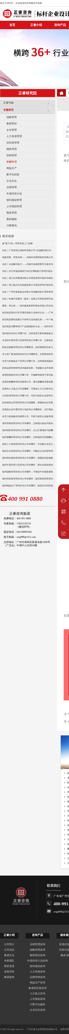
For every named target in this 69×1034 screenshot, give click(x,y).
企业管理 (11, 130)
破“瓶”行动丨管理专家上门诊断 (17, 243)
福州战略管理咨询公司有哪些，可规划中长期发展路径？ (28, 471)
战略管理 (11, 117)
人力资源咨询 (37, 971)
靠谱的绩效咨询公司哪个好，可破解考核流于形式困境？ (28, 375)
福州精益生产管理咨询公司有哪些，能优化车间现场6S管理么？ (28, 485)
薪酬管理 (11, 161)
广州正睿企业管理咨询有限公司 (41, 1029)
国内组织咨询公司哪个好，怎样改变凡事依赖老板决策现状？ (28, 333)
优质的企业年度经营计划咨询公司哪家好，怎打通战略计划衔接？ (28, 409)
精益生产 (11, 168)
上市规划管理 (14, 206)
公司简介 (9, 944)
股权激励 (11, 219)
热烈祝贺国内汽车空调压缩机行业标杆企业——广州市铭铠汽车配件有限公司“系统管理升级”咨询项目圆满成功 (28, 312)
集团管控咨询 (37, 955)
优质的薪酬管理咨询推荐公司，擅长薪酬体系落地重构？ (28, 382)
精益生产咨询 (37, 982)
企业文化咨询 (37, 1010)
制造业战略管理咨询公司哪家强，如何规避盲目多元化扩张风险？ (28, 347)
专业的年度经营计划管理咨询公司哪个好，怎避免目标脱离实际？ (28, 340)
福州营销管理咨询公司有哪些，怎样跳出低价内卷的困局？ (28, 423)
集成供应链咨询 (38, 988)
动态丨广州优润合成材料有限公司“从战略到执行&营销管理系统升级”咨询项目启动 (28, 250)
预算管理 (11, 212)
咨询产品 (37, 934)
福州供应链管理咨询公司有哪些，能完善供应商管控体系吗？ (28, 478)
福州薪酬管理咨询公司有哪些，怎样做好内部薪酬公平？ (28, 437)
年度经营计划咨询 (37, 960)
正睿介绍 (9, 934)
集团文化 (9, 955)
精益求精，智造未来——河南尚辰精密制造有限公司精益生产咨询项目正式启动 (28, 257)
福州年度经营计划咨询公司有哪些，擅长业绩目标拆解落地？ (28, 465)
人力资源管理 (14, 136)
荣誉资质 (9, 966)
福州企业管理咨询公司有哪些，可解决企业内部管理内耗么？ (28, 451)
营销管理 (11, 155)
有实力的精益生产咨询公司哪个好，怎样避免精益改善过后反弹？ (28, 361)
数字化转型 (12, 174)
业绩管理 (11, 187)
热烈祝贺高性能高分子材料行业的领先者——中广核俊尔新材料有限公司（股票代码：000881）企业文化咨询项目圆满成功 (28, 319)
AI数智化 (11, 225)
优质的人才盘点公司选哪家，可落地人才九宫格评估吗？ (28, 388)
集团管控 (11, 123)
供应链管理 (12, 142)
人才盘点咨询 (37, 993)
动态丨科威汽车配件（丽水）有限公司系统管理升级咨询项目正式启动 (28, 299)
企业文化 (11, 181)
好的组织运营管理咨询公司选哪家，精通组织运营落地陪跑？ (28, 402)
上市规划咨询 (37, 999)
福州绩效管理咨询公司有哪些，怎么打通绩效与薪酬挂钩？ (28, 430)
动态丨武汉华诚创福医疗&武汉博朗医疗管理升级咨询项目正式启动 (28, 271)
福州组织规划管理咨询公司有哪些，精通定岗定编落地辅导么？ (28, 458)
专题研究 (8, 110)
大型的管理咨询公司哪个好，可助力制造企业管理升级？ (28, 395)
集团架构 (9, 977)
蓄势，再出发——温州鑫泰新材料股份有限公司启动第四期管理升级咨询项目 (28, 305)
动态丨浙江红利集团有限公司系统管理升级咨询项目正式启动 (28, 278)
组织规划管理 (14, 200)
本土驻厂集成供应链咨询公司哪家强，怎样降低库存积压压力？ (28, 354)
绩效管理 (11, 149)
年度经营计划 (14, 193)
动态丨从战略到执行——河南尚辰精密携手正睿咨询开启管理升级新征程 (28, 264)
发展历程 (9, 971)
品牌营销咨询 (37, 977)
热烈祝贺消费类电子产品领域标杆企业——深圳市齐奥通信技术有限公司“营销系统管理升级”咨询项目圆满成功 (28, 326)
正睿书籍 (8, 102)
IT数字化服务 (37, 1004)
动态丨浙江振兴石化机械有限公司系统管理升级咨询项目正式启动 (28, 285)
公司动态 (9, 949)
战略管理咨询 (37, 949)
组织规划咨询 (37, 966)
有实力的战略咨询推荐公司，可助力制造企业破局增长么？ (28, 416)
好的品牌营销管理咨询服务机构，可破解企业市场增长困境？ (28, 368)
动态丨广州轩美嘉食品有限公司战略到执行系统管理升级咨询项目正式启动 (28, 292)
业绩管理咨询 (37, 944)
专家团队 (9, 960)
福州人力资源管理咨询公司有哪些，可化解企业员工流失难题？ (28, 444)
